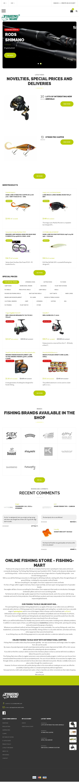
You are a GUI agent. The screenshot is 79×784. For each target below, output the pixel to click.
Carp (26, 301)
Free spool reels (25, 289)
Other (39, 305)
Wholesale (5, 754)
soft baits (67, 611)
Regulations (6, 726)
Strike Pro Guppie (47, 732)
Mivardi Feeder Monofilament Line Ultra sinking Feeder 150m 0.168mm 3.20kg (19, 356)
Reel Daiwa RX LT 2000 (51, 315)
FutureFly (56, 529)
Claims (4, 733)
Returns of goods (8, 737)
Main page (5, 723)
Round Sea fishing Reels (13, 293)
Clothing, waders (11, 301)
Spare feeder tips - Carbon (64, 506)
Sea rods (43, 286)
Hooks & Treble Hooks (51, 297)
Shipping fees (6, 730)
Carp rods (8, 286)
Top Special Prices (11, 282)
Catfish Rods (47, 282)
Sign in (24, 723)
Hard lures (69, 293)
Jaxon (55, 504)
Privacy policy (6, 744)
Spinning (39, 301)
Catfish (53, 301)
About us (5, 751)
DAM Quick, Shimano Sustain (50, 747)
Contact (5, 758)
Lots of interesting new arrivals (52, 725)
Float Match (24, 305)
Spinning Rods (30, 282)
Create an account (27, 726)
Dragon (17, 504)
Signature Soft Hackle (63, 532)
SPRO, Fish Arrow (46, 740)
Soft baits (53, 293)
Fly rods (63, 282)
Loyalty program (7, 747)
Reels (56, 289)
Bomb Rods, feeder (26, 286)
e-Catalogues (6, 740)
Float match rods (61, 286)
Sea (65, 301)
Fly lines (33, 297)
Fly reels (8, 289)
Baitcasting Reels (35, 293)
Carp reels (42, 289)
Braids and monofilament (13, 297)
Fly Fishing (8, 305)
